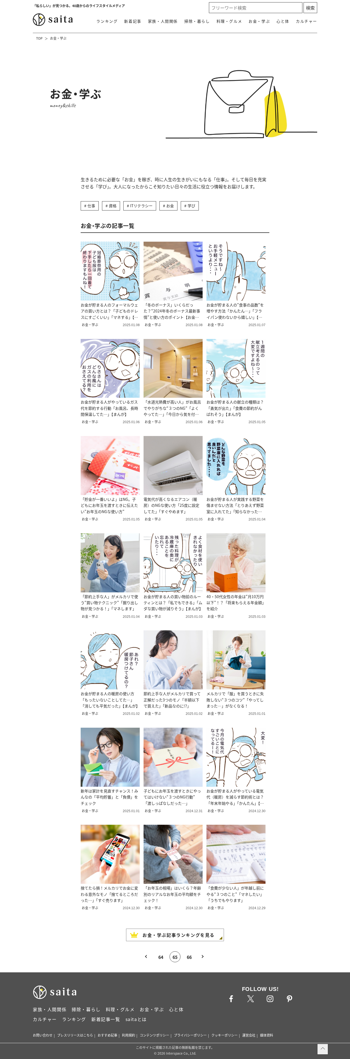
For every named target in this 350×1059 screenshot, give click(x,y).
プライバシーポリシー (190, 1035)
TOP (39, 38)
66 (189, 957)
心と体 (282, 21)
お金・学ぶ (259, 21)
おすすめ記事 (107, 1035)
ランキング (107, 21)
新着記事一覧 (105, 1019)
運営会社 (248, 1035)
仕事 (91, 205)
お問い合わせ (42, 1035)
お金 (170, 205)
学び (191, 205)
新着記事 (132, 21)
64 (160, 957)
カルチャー (306, 21)
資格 (112, 205)
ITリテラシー (141, 205)
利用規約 (128, 1035)
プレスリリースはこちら (75, 1035)
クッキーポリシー (224, 1035)
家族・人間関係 (163, 21)
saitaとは (136, 1019)
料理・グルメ (229, 21)
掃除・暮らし (197, 21)
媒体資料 (266, 1035)
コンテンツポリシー (154, 1035)
